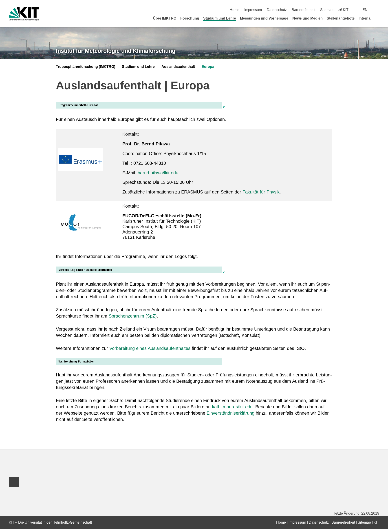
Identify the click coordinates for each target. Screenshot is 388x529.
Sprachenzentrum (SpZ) (133, 315)
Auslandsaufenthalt (178, 67)
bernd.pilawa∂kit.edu (157, 172)
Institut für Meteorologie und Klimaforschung (115, 51)
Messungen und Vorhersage (264, 18)
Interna (364, 18)
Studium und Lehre (219, 18)
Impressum (253, 10)
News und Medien (307, 18)
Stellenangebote (341, 18)
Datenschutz (277, 10)
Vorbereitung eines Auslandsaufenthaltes (149, 348)
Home (234, 10)
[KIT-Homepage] (24, 14)
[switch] (377, 10)
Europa (208, 67)
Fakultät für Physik (261, 191)
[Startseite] (377, 18)
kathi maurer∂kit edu (232, 406)
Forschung (189, 18)
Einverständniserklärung (230, 413)
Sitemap (326, 10)
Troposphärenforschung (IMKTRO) (85, 67)
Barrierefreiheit (303, 10)
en (365, 10)
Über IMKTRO (164, 18)
